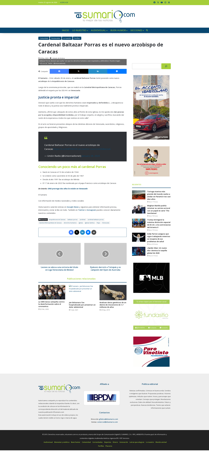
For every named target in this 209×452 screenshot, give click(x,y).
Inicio (65, 30)
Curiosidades (97, 442)
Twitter (81, 210)
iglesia (81, 223)
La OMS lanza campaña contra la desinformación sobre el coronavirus (51, 304)
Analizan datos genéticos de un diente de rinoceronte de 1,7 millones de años (113, 304)
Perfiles (77, 38)
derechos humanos (70, 223)
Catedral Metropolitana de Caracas (50, 223)
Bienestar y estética (61, 442)
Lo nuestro (79, 30)
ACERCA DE (64, 2)
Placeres (108, 446)
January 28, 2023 (91, 155)
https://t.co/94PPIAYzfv (65, 149)
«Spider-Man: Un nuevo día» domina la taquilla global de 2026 (157, 250)
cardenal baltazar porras (96, 219)
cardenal (82, 219)
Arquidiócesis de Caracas (57, 219)
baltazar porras (72, 219)
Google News (73, 207)
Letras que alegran (137, 442)
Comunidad (44, 38)
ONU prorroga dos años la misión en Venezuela (68, 188)
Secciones (136, 30)
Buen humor (118, 30)
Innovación (123, 442)
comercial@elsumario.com (107, 422)
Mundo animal (161, 442)
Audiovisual (98, 30)
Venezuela (105, 223)
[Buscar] (166, 66)
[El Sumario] (104, 16)
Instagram (91, 210)
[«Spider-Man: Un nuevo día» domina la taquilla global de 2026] (138, 251)
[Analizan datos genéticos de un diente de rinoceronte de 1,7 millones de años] (113, 292)
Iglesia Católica (89, 223)
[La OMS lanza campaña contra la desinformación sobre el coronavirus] (51, 292)
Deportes (107, 442)
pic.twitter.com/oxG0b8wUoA (94, 149)
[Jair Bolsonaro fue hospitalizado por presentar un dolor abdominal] (82, 292)
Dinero (115, 442)
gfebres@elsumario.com (108, 419)
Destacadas (55, 38)
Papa (98, 223)
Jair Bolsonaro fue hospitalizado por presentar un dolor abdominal (82, 304)
